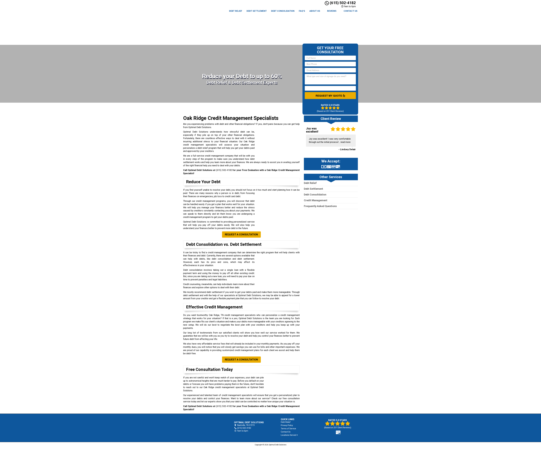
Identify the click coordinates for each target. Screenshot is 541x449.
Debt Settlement (257, 11)
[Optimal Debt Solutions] (199, 397)
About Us (314, 11)
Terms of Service (272, 399)
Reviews (331, 11)
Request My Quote (329, 68)
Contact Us (350, 11)
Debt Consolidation (282, 11)
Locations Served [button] (272, 406)
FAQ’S (302, 11)
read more (346, 114)
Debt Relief (235, 11)
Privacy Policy (270, 396)
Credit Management (315, 172)
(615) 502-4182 (342, 3)
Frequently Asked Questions (320, 178)
